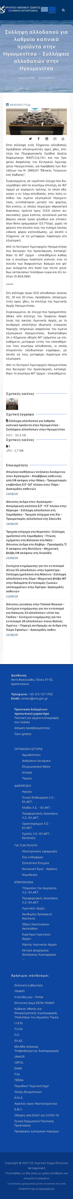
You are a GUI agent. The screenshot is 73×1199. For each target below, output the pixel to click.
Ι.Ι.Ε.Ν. (18, 1023)
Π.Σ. (17, 1034)
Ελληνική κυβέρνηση (28, 985)
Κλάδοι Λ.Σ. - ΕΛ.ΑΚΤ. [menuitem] (36, 807)
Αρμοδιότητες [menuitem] (31, 754)
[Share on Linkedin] (47, 139)
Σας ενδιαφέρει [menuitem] (32, 857)
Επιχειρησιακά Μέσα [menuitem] (36, 766)
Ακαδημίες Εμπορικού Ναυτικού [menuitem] (37, 916)
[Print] (63, 139)
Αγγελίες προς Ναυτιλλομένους (35, 1103)
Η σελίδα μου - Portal (28, 997)
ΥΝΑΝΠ (19, 991)
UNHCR (19, 1056)
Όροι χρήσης (22, 733)
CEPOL (19, 1062)
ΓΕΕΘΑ (18, 1080)
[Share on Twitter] (30, 139)
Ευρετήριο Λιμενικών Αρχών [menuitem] (36, 936)
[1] (12, 404)
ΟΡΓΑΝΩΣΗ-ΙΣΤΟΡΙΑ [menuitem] (28, 749)
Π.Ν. (17, 1074)
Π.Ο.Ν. (18, 1029)
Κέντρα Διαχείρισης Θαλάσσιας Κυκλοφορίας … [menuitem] (39, 954)
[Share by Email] (55, 139)
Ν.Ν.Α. (18, 1097)
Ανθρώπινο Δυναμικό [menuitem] (36, 760)
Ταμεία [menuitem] (27, 778)
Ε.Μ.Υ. (18, 1109)
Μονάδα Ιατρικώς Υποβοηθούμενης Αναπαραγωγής (36, 1048)
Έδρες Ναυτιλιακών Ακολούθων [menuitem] (35, 926)
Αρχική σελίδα (26, 77)
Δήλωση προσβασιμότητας (32, 728)
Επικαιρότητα (47, 77)
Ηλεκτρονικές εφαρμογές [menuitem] (39, 851)
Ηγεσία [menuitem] (27, 791)
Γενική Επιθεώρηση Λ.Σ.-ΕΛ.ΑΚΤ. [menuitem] (38, 799)
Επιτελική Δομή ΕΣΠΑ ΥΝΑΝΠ (34, 1003)
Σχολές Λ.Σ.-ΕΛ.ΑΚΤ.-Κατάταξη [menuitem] (36, 836)
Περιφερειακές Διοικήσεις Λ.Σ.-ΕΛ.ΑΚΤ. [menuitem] (40, 815)
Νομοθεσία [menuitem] (29, 874)
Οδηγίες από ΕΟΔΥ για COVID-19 (36, 1115)
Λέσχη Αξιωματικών (28, 1091)
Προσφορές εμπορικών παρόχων (36, 1131)
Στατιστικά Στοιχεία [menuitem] (35, 863)
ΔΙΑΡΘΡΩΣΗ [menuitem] (22, 785)
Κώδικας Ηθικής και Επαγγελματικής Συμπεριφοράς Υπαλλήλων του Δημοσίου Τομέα (36, 1013)
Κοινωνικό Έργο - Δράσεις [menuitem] (39, 868)
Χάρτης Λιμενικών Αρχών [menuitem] (39, 944)
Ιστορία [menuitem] (27, 772)
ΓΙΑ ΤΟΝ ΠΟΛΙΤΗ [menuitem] (25, 845)
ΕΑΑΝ (18, 1068)
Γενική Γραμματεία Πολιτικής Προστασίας (34, 1123)
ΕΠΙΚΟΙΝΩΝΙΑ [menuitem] (23, 882)
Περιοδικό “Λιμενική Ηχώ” (31, 1086)
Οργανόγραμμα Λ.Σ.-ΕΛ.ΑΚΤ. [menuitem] (36, 825)
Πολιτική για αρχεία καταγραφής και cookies (36, 720)
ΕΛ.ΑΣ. (18, 1040)
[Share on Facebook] (38, 139)
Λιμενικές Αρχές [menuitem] (33, 908)
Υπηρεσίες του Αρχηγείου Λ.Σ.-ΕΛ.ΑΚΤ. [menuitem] (39, 890)
